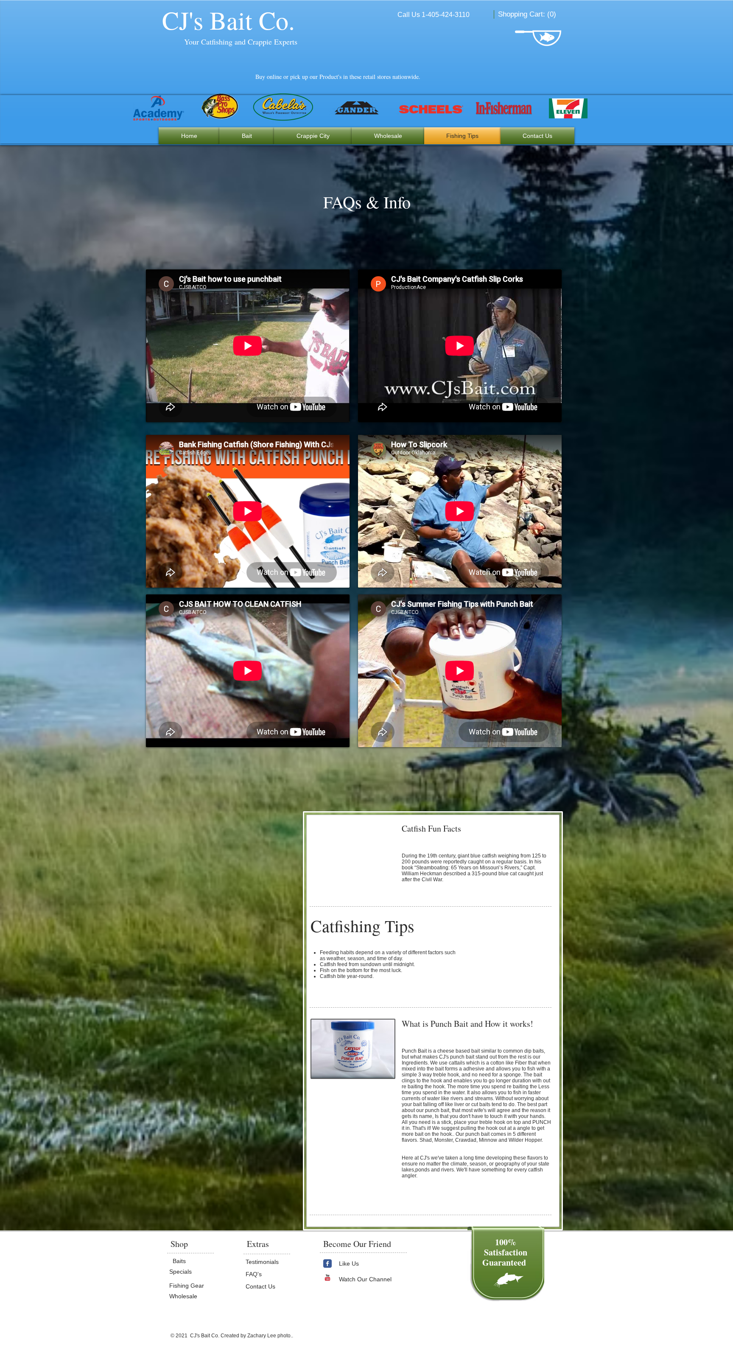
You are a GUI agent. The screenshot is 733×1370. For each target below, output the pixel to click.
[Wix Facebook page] (327, 1263)
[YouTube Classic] (327, 1277)
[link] (527, 14)
